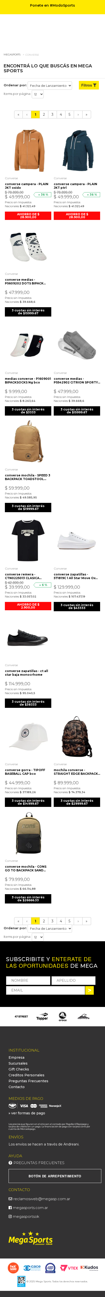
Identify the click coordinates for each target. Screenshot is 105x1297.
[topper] (42, 1016)
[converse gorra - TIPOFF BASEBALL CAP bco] (28, 736)
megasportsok (26, 1216)
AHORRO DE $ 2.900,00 (28, 606)
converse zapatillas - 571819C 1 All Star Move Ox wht (74, 576)
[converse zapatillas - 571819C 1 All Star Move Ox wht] (77, 540)
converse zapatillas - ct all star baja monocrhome (26, 672)
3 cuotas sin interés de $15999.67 (28, 311)
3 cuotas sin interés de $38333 (28, 703)
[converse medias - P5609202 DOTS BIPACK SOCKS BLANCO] (28, 246)
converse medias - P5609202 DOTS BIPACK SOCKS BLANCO (24, 281)
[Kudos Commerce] (90, 1268)
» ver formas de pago (27, 1113)
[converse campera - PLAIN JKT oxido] (28, 150)
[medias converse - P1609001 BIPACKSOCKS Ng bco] (28, 345)
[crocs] (63, 1017)
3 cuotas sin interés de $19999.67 (28, 507)
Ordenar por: (15, 85)
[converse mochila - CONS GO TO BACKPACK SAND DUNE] (28, 833)
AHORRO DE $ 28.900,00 (28, 215)
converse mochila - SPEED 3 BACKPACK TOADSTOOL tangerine (27, 477)
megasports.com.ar (30, 1207)
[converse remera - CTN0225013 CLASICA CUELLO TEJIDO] (28, 540)
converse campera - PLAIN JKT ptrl (75, 186)
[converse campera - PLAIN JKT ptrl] (77, 150)
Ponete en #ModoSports (52, 5)
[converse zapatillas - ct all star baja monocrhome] (28, 637)
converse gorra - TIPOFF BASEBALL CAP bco (25, 772)
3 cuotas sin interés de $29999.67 (77, 802)
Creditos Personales (26, 1075)
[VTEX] (69, 1268)
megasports (12, 54)
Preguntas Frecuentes (28, 1081)
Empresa (16, 1057)
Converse (32, 54)
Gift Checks (19, 1069)
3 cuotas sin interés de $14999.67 (28, 802)
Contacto (17, 1087)
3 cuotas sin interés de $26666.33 (28, 898)
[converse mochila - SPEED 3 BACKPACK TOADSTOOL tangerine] (28, 441)
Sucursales (18, 1063)
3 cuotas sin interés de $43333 (77, 606)
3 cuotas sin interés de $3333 (28, 410)
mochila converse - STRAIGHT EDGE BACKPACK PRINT (76, 772)
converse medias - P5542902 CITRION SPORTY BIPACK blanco (76, 380)
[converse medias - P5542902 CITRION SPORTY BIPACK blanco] (77, 345)
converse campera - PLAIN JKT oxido (26, 186)
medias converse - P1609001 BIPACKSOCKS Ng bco (28, 380)
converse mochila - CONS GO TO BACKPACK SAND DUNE (25, 868)
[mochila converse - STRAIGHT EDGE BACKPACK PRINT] (77, 736)
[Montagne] (84, 1016)
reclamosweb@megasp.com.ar (41, 1198)
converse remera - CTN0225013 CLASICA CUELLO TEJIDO (22, 576)
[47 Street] (21, 1016)
